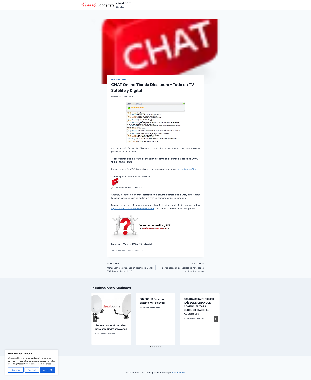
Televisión (115, 80)
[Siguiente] (216, 319)
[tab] (150, 346)
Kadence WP (178, 372)
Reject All (31, 370)
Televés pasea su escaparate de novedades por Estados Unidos (182, 267)
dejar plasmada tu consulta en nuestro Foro (132, 208)
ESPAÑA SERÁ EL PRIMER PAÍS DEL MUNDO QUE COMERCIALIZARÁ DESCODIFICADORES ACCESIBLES (199, 306)
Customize (16, 370)
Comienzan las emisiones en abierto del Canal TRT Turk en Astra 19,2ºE (130, 267)
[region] (31, 362)
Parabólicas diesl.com (122, 96)
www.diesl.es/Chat (187, 169)
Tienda (125, 80)
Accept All (47, 370)
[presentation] (111, 306)
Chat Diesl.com (118, 251)
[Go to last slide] (95, 319)
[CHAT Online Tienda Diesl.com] (155, 122)
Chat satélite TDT (135, 251)
